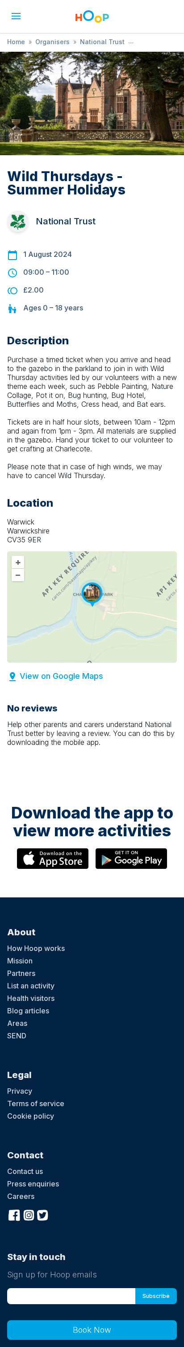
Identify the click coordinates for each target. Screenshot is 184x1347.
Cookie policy (30, 1115)
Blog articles (28, 1010)
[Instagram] (28, 1214)
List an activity (30, 985)
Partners (21, 973)
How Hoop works (36, 948)
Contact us (25, 1171)
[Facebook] (14, 1214)
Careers (20, 1196)
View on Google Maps (61, 676)
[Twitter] (43, 1214)
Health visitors (30, 998)
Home (16, 41)
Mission (20, 960)
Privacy (19, 1091)
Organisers (52, 41)
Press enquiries (33, 1183)
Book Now (92, 1330)
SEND (16, 1035)
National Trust (102, 41)
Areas (17, 1023)
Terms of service (35, 1103)
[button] (16, 16)
